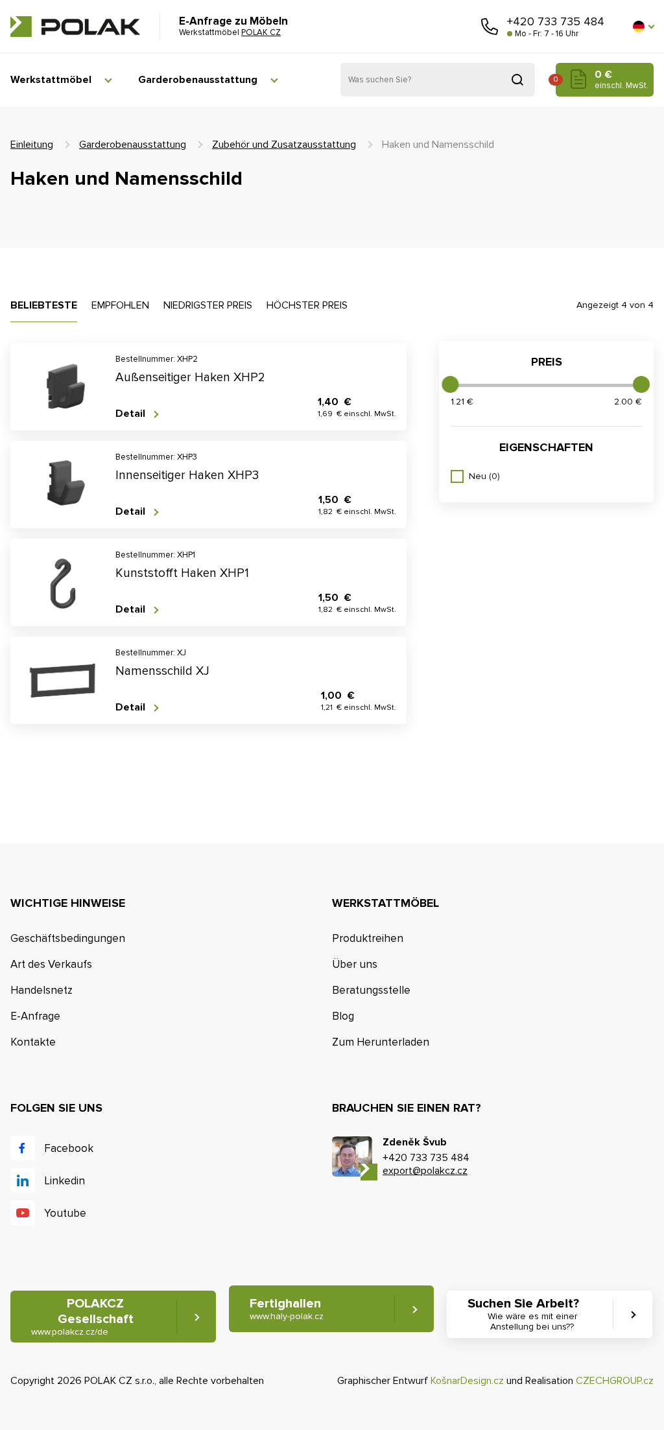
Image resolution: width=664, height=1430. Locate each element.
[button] (643, 26)
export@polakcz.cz (425, 1170)
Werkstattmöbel (50, 79)
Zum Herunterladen (380, 1042)
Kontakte (33, 1042)
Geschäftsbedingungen (67, 938)
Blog (343, 1016)
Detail (130, 414)
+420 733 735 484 (555, 21)
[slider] (450, 384)
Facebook (68, 1148)
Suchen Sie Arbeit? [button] (523, 1314)
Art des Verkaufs (51, 964)
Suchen (517, 79)
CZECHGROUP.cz (615, 1380)
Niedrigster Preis (207, 305)
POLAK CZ (75, 26)
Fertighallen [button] (287, 1309)
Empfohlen (120, 305)
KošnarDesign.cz (467, 1380)
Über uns (354, 964)
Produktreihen (367, 938)
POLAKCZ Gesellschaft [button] (82, 1316)
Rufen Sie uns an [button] (489, 26)
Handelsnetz (41, 990)
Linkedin (64, 1181)
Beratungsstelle (371, 990)
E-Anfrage (35, 1016)
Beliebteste (43, 305)
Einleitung (31, 144)
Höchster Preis (307, 305)
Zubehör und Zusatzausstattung (284, 144)
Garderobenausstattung (197, 79)
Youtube (65, 1213)
